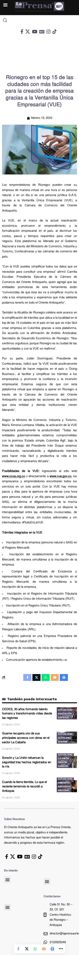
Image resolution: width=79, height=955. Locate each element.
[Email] (44, 949)
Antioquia (64, 787)
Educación (65, 714)
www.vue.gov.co (60, 476)
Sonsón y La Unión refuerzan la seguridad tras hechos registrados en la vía (26, 762)
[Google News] (41, 31)
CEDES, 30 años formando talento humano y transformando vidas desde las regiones (27, 714)
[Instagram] (48, 31)
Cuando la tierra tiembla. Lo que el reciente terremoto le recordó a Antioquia (24, 787)
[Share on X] (26, 949)
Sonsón (63, 766)
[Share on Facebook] (18, 949)
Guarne (63, 742)
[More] (61, 949)
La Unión (63, 759)
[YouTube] (34, 31)
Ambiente (64, 783)
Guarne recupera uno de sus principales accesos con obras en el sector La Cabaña (25, 738)
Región (62, 762)
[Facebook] (21, 31)
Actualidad (65, 710)
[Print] (52, 949)
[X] (27, 31)
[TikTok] (54, 31)
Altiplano (64, 738)
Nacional (64, 790)
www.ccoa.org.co (13, 476)
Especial (64, 718)
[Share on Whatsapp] (35, 949)
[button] (7, 879)
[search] (39, 20)
